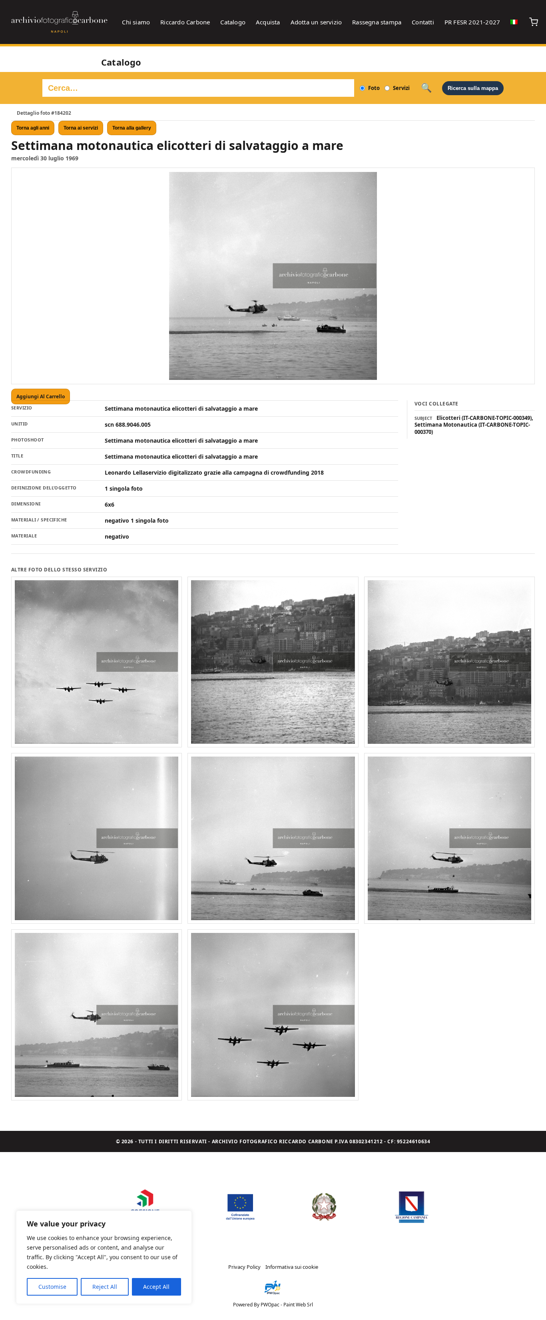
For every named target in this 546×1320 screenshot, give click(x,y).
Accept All (156, 1286)
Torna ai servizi (81, 128)
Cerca (426, 88)
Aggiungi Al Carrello (40, 396)
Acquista (268, 22)
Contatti (423, 22)
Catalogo (232, 22)
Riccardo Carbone (185, 22)
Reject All (104, 1286)
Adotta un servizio (316, 22)
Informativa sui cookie (291, 1266)
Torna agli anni (32, 128)
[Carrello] (533, 22)
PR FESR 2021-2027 (472, 22)
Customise (52, 1286)
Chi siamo (136, 22)
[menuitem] (514, 22)
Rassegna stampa (376, 22)
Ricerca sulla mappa (473, 88)
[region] (104, 1257)
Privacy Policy (244, 1266)
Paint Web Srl (298, 1304)
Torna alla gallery (131, 128)
